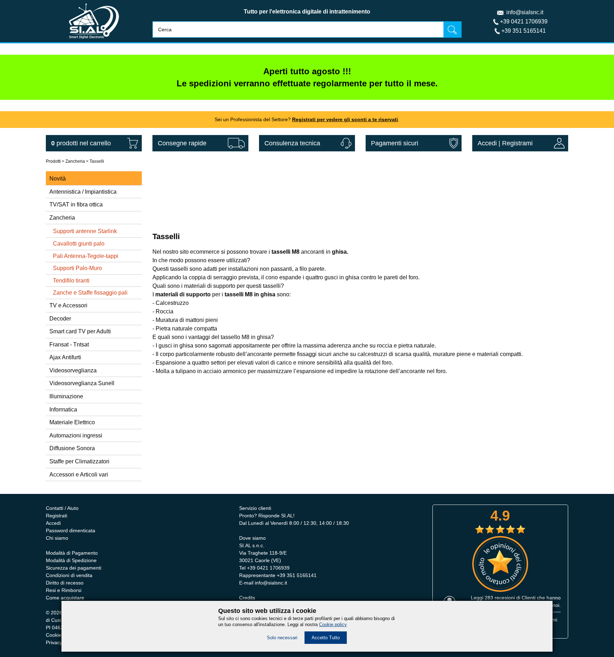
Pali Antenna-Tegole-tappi (85, 256)
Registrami (517, 143)
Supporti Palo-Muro (77, 268)
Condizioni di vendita (69, 575)
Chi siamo (57, 538)
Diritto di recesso (65, 583)
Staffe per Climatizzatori (79, 461)
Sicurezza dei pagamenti (73, 568)
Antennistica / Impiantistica (83, 192)
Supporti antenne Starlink (85, 231)
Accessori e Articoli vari (78, 475)
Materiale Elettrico (72, 422)
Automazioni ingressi (75, 435)
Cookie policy (333, 624)
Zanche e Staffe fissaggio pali (90, 293)
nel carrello (81, 143)
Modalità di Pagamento (72, 553)
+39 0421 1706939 (524, 21)
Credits (247, 598)
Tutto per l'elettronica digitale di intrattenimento (307, 12)
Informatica (63, 409)
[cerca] (452, 29)
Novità (57, 179)
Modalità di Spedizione (71, 560)
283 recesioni (500, 598)
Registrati (56, 515)
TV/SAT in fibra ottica (76, 204)
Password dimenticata (70, 530)
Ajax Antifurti (65, 357)
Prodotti (53, 161)
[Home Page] (94, 40)
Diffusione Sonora (72, 448)
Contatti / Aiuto (62, 508)
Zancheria (75, 161)
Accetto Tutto (326, 637)
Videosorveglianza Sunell (81, 383)
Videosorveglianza (73, 370)
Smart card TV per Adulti (80, 331)
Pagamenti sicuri (394, 143)
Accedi (487, 143)
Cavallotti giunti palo (78, 244)
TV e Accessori (68, 305)
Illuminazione (66, 396)
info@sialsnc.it (524, 12)
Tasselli (97, 161)
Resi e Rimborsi (63, 590)
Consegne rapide (182, 143)
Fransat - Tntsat (69, 344)
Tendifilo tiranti (71, 281)
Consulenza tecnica (292, 143)
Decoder (60, 319)
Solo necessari (282, 637)
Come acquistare (65, 598)
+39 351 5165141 (523, 31)
